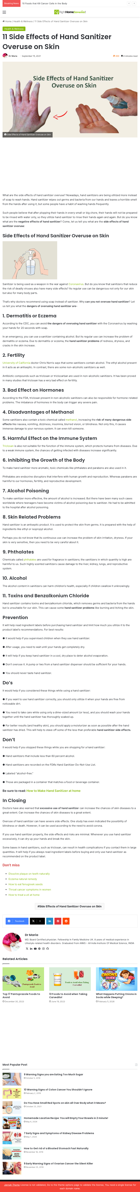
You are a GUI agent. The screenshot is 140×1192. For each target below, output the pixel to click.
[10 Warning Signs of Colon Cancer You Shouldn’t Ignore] (12, 1093)
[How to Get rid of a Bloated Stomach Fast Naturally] (12, 1153)
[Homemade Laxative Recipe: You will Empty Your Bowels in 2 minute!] (12, 1122)
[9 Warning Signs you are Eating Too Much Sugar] (12, 1079)
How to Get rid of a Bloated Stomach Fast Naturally (56, 1148)
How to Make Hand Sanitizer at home (53, 791)
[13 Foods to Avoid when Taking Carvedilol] (70, 979)
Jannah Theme (12, 1184)
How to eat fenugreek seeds (26, 884)
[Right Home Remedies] (70, 12)
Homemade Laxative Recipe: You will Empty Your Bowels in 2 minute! (66, 1118)
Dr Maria (13, 56)
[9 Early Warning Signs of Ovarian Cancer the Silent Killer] (12, 1168)
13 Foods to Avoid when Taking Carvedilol (68, 995)
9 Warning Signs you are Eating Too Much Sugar (53, 1074)
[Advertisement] (70, 168)
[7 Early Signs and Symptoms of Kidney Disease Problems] (12, 1138)
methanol (71, 419)
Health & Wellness (23, 21)
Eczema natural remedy (23, 879)
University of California (17, 362)
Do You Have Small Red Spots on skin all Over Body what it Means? (65, 1103)
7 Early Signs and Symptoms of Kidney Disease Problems (59, 1133)
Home (8, 21)
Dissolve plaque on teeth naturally (29, 873)
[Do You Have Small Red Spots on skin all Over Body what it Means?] (12, 1107)
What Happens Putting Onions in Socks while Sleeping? (116, 995)
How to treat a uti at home (24, 894)
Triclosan (8, 446)
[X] (27, 949)
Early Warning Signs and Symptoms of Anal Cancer (49, 3)
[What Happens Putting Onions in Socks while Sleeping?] (116, 979)
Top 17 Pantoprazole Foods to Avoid (21, 995)
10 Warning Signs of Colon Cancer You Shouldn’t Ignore (58, 1089)
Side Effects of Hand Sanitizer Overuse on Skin (70, 906)
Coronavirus (75, 284)
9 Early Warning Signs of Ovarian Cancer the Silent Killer (58, 1163)
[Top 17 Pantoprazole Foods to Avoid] (23, 979)
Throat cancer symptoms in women (30, 889)
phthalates (30, 559)
